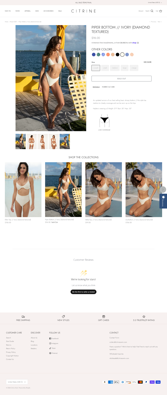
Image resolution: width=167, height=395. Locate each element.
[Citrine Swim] (83, 11)
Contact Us (10, 359)
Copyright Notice (12, 355)
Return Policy (10, 348)
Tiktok (53, 348)
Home (6, 22)
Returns (8, 345)
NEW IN (8, 11)
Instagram (54, 343)
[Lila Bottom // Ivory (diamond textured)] (144, 189)
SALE (60, 11)
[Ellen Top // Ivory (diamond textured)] (23, 189)
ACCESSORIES (48, 11)
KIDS (37, 11)
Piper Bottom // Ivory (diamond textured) (30, 22)
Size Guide (147, 62)
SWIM (18, 11)
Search (8, 337)
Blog (32, 341)
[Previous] (7, 190)
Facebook (55, 338)
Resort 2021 (13, 22)
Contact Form (114, 337)
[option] (51, 78)
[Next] (83, 78)
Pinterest (54, 353)
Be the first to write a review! (83, 292)
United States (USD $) (154, 2)
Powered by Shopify (24, 388)
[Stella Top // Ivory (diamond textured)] (103, 189)
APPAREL (28, 11)
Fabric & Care (108, 87)
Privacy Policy (11, 352)
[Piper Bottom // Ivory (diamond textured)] (63, 189)
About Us (34, 337)
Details (96, 87)
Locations (34, 345)
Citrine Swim (14, 388)
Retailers (34, 348)
